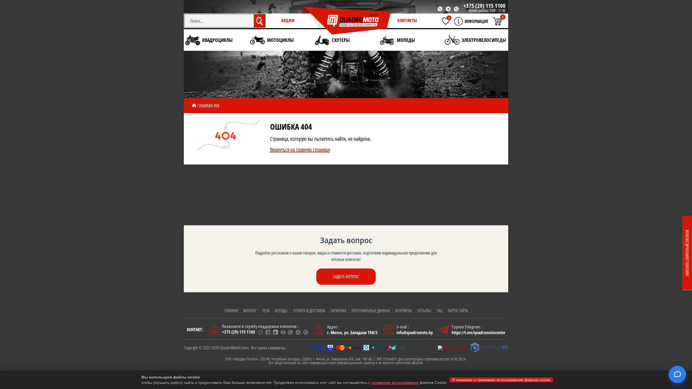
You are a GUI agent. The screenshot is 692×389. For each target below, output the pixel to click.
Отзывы (424, 311)
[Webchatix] (677, 374)
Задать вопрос (346, 277)
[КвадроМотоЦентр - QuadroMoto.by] (346, 21)
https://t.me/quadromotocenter (478, 332)
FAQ (440, 311)
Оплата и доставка (309, 311)
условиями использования (394, 382)
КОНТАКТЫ (407, 20)
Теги (266, 311)
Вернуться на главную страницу (300, 149)
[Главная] (194, 106)
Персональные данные (370, 311)
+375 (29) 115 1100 (484, 5)
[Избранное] (445, 21)
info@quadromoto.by (415, 332)
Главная (231, 311)
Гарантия (338, 311)
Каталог (250, 311)
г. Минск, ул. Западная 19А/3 (352, 332)
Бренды (281, 311)
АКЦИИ (287, 20)
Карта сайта (458, 311)
